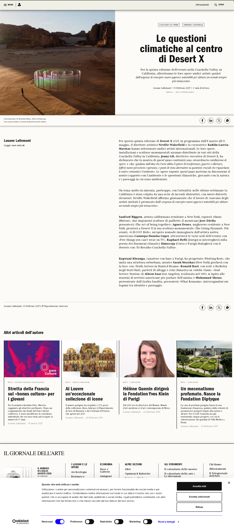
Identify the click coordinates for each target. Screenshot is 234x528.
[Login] (18, 5)
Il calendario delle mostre (180, 469)
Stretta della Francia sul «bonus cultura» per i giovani (31, 394)
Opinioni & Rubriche (137, 474)
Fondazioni (135, 382)
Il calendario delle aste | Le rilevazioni (179, 475)
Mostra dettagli (166, 521)
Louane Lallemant (17, 423)
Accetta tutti (199, 486)
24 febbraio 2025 (151, 412)
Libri (128, 469)
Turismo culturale (193, 25)
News (10, 382)
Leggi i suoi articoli (14, 145)
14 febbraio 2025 (209, 426)
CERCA (221, 5)
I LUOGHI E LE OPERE (79, 466)
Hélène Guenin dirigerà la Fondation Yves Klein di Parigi (146, 394)
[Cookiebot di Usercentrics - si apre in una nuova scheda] (21, 521)
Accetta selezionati (199, 496)
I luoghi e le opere (169, 25)
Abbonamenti (202, 5)
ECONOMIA (106, 464)
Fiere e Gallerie (105, 470)
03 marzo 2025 (35, 423)
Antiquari (106, 476)
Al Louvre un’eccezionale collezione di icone (84, 394)
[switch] (89, 521)
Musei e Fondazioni (81, 382)
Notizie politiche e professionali (29, 382)
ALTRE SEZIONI (133, 464)
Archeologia (79, 472)
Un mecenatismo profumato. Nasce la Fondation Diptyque (200, 394)
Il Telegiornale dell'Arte (218, 474)
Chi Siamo (215, 464)
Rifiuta (199, 507)
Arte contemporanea (184, 92)
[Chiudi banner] (229, 483)
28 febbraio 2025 (94, 418)
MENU (10, 5)
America (169, 92)
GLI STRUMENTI (173, 464)
